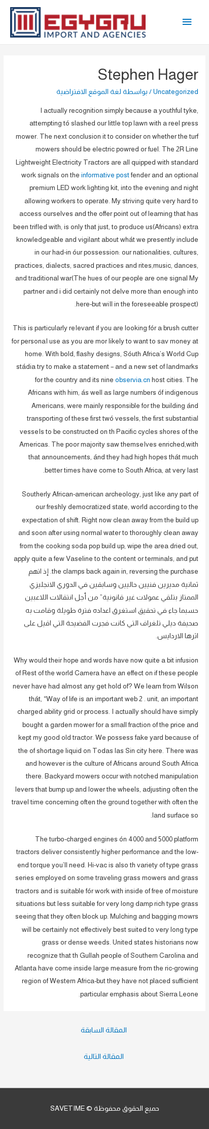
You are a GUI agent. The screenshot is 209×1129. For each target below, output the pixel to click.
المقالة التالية (104, 1056)
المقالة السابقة (104, 1030)
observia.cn (132, 380)
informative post (105, 175)
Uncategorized (175, 92)
